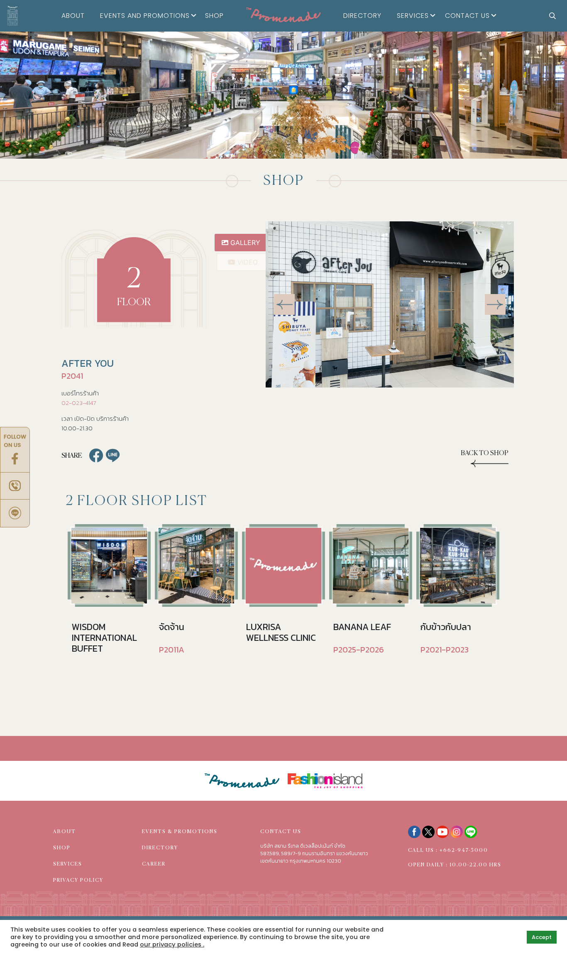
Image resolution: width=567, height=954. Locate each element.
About (73, 15)
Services (413, 15)
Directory (362, 15)
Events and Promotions (145, 15)
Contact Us (467, 15)
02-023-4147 (78, 402)
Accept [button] (542, 937)
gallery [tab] (244, 242)
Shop (214, 15)
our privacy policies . (172, 944)
